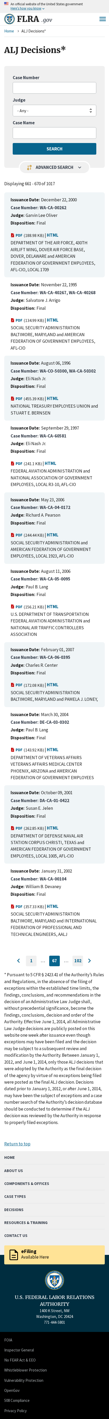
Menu (102, 19)
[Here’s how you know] (54, 6)
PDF (19, 235)
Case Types (15, 1196)
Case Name (24, 123)
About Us (13, 1170)
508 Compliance (17, 1400)
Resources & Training (26, 1222)
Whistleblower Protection (25, 1370)
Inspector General (19, 1350)
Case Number (26, 77)
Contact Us (16, 1235)
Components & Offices (26, 1183)
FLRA (34, 19)
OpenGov (12, 1390)
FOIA (8, 1339)
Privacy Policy (15, 1410)
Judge (19, 100)
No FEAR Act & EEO (20, 1360)
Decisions (14, 1209)
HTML (52, 235)
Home (9, 31)
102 (78, 962)
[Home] (9, 19)
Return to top (17, 1144)
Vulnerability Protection (23, 1380)
